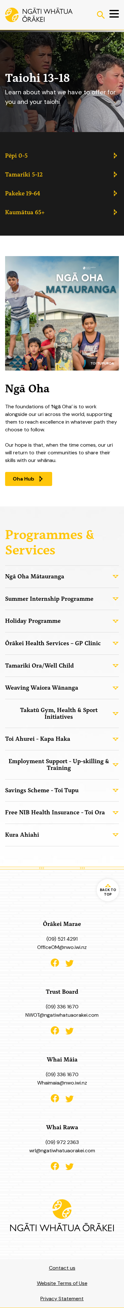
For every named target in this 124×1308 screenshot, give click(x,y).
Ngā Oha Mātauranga (34, 576)
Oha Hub (23, 478)
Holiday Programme (33, 620)
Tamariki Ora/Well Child (39, 665)
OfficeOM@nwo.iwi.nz (62, 947)
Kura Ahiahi (22, 834)
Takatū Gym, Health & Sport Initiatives (59, 713)
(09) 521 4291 (62, 939)
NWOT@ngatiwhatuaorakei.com (62, 1015)
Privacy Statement (62, 1298)
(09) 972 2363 (62, 1142)
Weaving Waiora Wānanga (41, 687)
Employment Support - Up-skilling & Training (59, 764)
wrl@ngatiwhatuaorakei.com (62, 1150)
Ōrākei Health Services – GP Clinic (53, 643)
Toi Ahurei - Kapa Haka (37, 738)
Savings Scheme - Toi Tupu (42, 790)
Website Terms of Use (62, 1283)
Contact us (62, 1268)
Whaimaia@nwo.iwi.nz (62, 1082)
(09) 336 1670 (62, 1006)
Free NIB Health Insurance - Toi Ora (55, 812)
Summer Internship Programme (49, 598)
